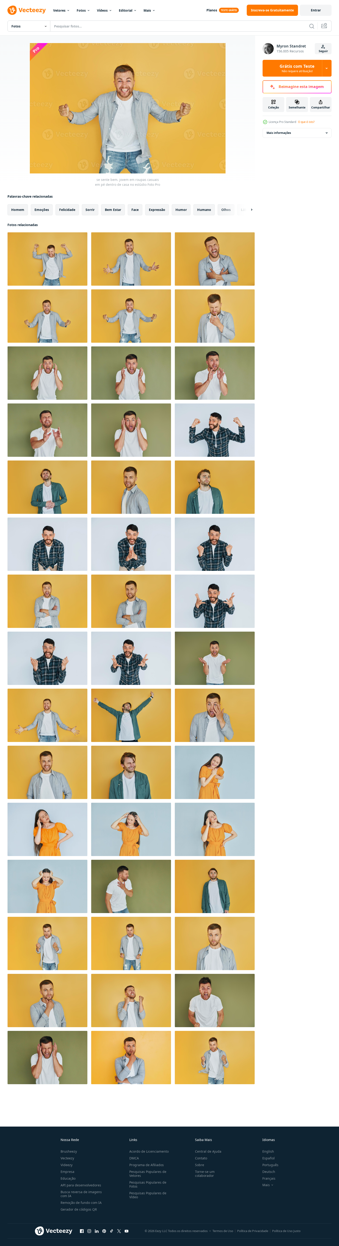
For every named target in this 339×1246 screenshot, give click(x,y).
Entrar (316, 10)
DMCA (134, 1158)
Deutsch (268, 1171)
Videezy (66, 1165)
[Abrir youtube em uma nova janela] (126, 1231)
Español (268, 1158)
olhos (226, 209)
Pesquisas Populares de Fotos (147, 1184)
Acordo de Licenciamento (149, 1151)
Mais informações (279, 133)
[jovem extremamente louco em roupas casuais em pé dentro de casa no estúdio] (215, 1000)
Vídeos (102, 10)
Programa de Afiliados (146, 1165)
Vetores (59, 10)
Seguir (323, 51)
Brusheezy (69, 1151)
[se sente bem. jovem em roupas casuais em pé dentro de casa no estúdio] (47, 259)
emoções (41, 209)
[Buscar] (312, 26)
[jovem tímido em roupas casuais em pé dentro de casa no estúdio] (215, 943)
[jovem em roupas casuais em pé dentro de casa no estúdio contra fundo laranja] (131, 487)
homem (17, 209)
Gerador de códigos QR (79, 1209)
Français (268, 1178)
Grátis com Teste (297, 68)
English (268, 1151)
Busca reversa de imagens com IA (81, 1194)
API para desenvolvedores (81, 1185)
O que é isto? (306, 122)
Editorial (125, 10)
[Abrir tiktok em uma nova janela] (111, 1231)
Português (270, 1165)
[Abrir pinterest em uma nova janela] (104, 1231)
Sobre (199, 1165)
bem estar (113, 209)
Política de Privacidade (252, 1231)
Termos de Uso (222, 1231)
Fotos (81, 10)
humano (204, 209)
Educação (68, 1178)
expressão (157, 209)
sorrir (90, 209)
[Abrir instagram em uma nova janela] (89, 1231)
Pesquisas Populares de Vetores (147, 1173)
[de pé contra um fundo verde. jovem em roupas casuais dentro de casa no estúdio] (215, 658)
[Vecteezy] (26, 10)
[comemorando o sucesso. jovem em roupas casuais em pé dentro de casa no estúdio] (215, 430)
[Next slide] (247, 209)
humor (181, 209)
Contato (201, 1158)
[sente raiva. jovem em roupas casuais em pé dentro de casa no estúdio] (47, 943)
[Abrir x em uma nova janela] (119, 1231)
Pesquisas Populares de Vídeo (147, 1195)
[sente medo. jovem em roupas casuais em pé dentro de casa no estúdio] (47, 373)
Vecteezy (67, 1158)
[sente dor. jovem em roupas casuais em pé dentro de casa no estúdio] (215, 772)
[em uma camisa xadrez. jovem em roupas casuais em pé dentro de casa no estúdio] (47, 544)
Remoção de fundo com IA (81, 1202)
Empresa (67, 1171)
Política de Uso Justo (286, 1231)
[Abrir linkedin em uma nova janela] (97, 1231)
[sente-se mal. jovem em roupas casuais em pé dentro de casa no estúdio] (215, 316)
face (135, 209)
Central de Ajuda (208, 1151)
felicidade (67, 209)
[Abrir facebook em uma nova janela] (82, 1231)
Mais (147, 10)
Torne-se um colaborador (205, 1173)
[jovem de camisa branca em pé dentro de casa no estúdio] (131, 886)
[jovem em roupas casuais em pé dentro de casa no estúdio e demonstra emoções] (47, 715)
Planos (211, 10)
